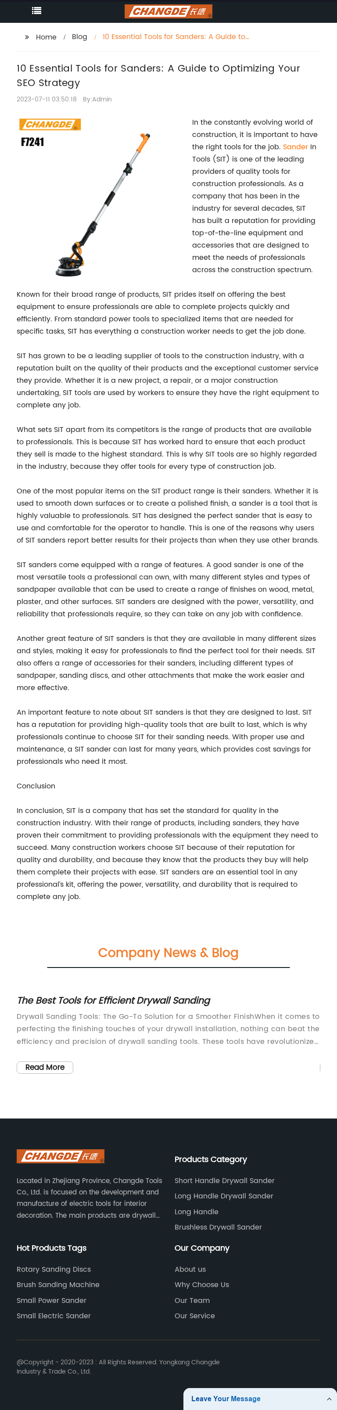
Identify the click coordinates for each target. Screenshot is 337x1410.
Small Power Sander (51, 1300)
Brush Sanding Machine (58, 1285)
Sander (295, 147)
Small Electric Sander (54, 1316)
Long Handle (197, 1212)
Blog (79, 37)
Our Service (195, 1316)
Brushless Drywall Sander (218, 1227)
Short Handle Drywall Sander (225, 1181)
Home (46, 37)
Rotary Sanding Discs (54, 1269)
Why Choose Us (202, 1285)
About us (190, 1269)
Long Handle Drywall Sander (224, 1196)
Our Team (192, 1300)
